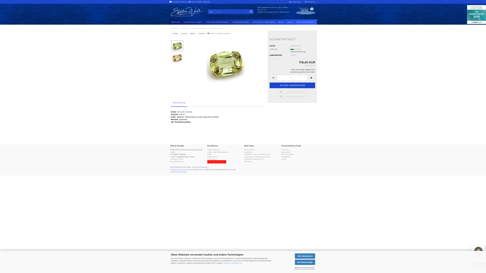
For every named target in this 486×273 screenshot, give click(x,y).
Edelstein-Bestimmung (217, 22)
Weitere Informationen (304, 268)
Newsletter (285, 157)
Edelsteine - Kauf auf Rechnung (257, 154)
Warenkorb (286, 152)
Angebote (248, 152)
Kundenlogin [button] (296, 2)
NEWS (290, 22)
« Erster (175, 33)
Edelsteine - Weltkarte (264, 22)
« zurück (183, 33)
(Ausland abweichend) (298, 52)
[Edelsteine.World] (187, 11)
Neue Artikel (249, 150)
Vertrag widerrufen (216, 162)
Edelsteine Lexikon (193, 22)
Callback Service (176, 159)
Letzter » (201, 33)
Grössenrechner (240, 22)
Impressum (212, 159)
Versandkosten (202, 167)
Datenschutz (212, 157)
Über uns (175, 22)
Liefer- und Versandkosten (218, 152)
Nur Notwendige (305, 262)
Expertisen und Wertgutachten (257, 157)
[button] (273, 78)
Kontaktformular (177, 161)
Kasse (283, 159)
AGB (209, 154)
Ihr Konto (285, 150)
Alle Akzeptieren (305, 256)
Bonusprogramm (305, 22)
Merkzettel (310, 2)
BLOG (281, 22)
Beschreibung (179, 102)
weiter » (193, 33)
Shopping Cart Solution (179, 169)
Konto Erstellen (287, 154)
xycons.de (232, 169)
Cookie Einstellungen (179, 172)
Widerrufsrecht (213, 150)
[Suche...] (251, 11)
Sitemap (247, 161)
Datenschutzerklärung (232, 263)
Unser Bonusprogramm (254, 159)
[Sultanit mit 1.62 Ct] (226, 64)
